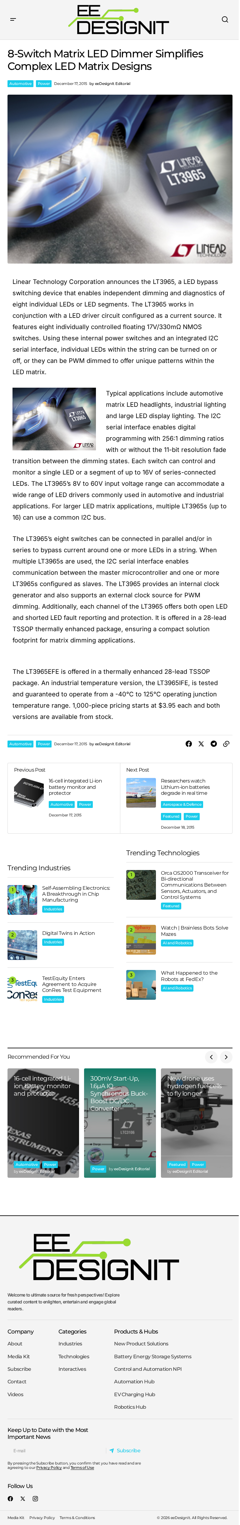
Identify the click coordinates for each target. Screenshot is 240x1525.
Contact (17, 1382)
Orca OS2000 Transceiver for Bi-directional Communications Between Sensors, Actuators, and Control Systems (194, 885)
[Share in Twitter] (201, 744)
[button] (13, 19)
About (15, 1344)
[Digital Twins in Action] (22, 945)
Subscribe (19, 1369)
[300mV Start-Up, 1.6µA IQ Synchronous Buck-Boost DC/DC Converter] (120, 1123)
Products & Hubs (136, 1331)
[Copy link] (226, 744)
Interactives (72, 1369)
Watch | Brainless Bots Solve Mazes (194, 931)
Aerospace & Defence (182, 804)
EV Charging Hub (134, 1394)
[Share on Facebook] (188, 744)
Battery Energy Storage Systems (152, 1357)
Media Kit (19, 1357)
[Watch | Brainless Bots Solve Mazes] (141, 940)
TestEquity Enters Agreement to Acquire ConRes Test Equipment (71, 984)
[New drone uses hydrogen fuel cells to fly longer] (196, 1123)
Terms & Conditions (77, 1517)
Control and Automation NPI (148, 1369)
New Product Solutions (141, 1344)
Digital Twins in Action (68, 933)
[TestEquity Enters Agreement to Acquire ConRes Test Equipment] (22, 990)
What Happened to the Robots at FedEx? (189, 976)
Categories (72, 1331)
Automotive (20, 83)
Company (20, 1331)
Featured (171, 816)
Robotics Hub (130, 1407)
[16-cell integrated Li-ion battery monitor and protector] (43, 1123)
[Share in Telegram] (214, 744)
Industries (53, 909)
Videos (15, 1394)
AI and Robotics (177, 943)
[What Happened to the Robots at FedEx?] (141, 985)
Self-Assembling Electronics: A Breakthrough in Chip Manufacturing (76, 894)
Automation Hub (134, 1382)
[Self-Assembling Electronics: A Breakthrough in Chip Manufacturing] (22, 900)
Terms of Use (82, 1467)
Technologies (73, 1357)
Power (44, 83)
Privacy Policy (49, 1467)
